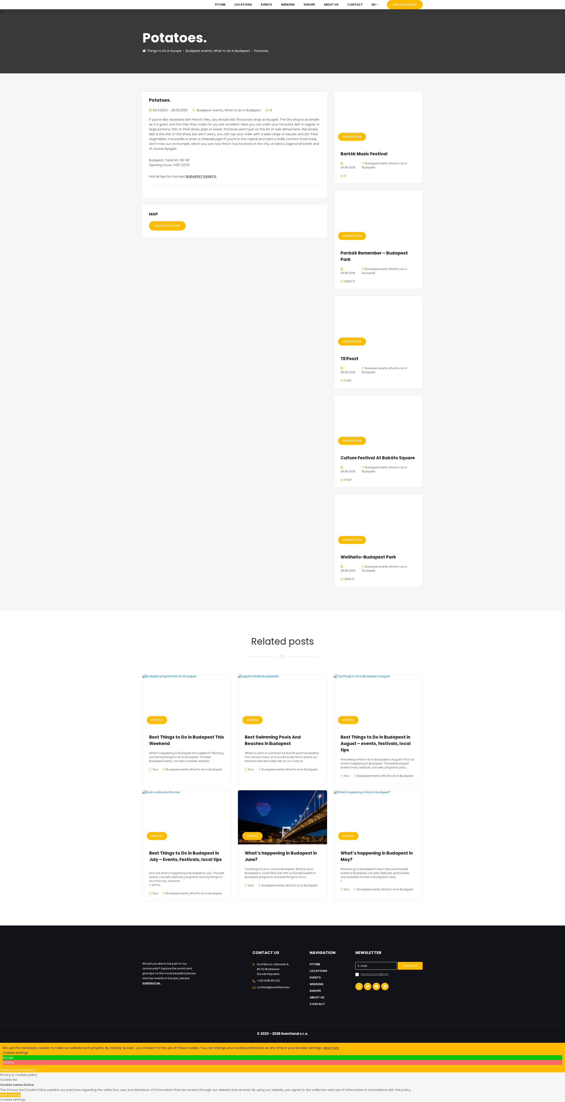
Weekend (288, 4)
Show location (167, 226)
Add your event (405, 4)
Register (410, 966)
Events (266, 4)
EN (374, 4)
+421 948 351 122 (268, 980)
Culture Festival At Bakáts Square (378, 458)
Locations (243, 4)
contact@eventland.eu (273, 987)
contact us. (151, 983)
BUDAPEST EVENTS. (201, 176)
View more (331, 1048)
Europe (309, 4)
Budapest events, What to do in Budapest (218, 51)
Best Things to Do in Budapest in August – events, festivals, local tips (376, 743)
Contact (355, 4)
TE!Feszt (349, 359)
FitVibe (220, 4)
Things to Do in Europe (164, 51)
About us (331, 4)
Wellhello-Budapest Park (368, 557)
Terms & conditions (374, 974)
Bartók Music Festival (364, 154)
